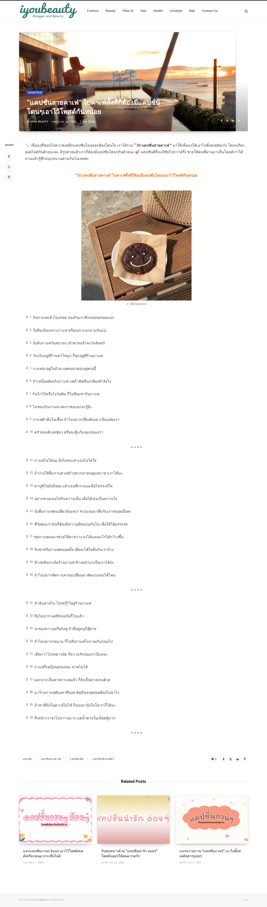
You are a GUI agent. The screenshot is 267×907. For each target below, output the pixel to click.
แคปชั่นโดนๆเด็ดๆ (103, 759)
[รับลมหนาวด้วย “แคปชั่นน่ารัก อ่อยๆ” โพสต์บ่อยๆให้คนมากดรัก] (133, 819)
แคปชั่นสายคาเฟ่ (51, 759)
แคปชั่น (27, 759)
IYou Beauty (39, 121)
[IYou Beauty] (48, 11)
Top (245, 899)
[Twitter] (227, 121)
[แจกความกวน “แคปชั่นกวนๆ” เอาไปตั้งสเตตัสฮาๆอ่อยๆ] (212, 819)
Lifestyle (35, 92)
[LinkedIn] (232, 121)
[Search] (246, 11)
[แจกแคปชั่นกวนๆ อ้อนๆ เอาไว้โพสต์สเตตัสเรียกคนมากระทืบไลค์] (55, 819)
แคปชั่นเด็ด (77, 759)
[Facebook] (221, 121)
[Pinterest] (238, 121)
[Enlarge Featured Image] (133, 81)
